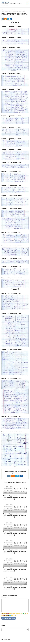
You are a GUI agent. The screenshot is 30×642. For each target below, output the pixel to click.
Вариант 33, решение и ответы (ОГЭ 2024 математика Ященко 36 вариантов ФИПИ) (14, 551)
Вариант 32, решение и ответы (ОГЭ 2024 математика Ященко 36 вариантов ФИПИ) (14, 569)
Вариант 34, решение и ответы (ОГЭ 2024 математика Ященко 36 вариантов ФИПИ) (14, 533)
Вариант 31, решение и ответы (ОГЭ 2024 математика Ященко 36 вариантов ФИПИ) (14, 587)
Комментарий (4, 598)
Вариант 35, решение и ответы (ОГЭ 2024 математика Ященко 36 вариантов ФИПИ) (14, 515)
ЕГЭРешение (5, 2)
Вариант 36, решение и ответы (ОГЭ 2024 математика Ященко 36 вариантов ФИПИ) (14, 497)
